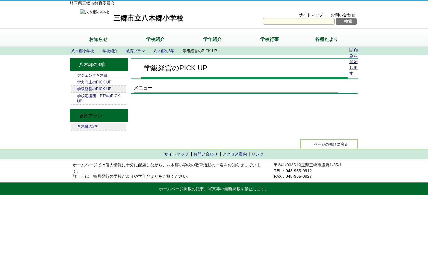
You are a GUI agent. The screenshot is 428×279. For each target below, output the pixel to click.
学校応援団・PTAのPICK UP (98, 98)
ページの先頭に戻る (331, 144)
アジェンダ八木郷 (92, 75)
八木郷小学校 (82, 51)
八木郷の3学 (163, 51)
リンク (258, 154)
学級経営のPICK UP (94, 89)
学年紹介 (212, 39)
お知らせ (98, 39)
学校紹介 (155, 39)
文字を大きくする (299, 8)
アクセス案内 (234, 154)
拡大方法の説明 (339, 8)
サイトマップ (311, 15)
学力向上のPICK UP (94, 82)
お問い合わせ (343, 15)
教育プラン (135, 51)
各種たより (326, 39)
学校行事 (269, 39)
